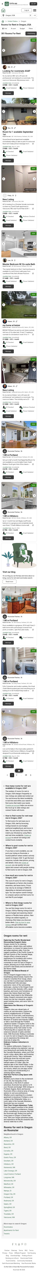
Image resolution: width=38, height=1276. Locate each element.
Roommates (8, 1227)
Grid (5, 28)
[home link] (3, 10)
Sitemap (14, 1250)
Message (8, 93)
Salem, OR (7, 1204)
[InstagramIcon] (25, 1244)
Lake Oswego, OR (10, 1171)
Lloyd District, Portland (12, 1174)
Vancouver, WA (9, 1217)
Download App (15, 1255)
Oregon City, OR (9, 1194)
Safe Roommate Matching (11, 1263)
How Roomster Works (29, 1263)
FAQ (26, 1250)
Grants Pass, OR (10, 1157)
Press (11, 1253)
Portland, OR (8, 1197)
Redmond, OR (9, 1201)
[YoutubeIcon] (19, 1244)
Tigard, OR (7, 1211)
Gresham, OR (8, 1161)
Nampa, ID (7, 1191)
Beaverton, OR (9, 1144)
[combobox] (17, 15)
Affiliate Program (20, 1253)
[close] (2, 3)
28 (26, 775)
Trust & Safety (10, 1261)
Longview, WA (9, 1177)
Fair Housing (32, 1253)
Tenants (7, 1234)
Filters (31, 28)
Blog (7, 1255)
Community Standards (24, 1261)
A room (13, 28)
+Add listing (31, 33)
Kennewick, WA (9, 1167)
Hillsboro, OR (9, 1164)
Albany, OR (8, 1137)
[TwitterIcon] (15, 1244)
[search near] (3, 15)
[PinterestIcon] (22, 1244)
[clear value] (30, 15)
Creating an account (12, 805)
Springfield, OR (9, 1207)
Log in (26, 10)
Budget (22, 28)
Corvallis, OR (8, 1151)
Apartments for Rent (11, 1230)
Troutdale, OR (9, 1214)
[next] (35, 15)
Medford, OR (8, 1184)
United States (13, 21)
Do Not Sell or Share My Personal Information (19, 1267)
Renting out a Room (12, 1258)
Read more (9, 581)
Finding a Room (27, 1255)
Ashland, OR (8, 1141)
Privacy (4, 1253)
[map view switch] (19, 771)
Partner (7, 1250)
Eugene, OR (8, 1154)
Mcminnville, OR (10, 1181)
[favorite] (3, 40)
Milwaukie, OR (9, 1187)
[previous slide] (5, 50)
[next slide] (33, 50)
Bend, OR (7, 1147)
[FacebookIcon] (12, 1244)
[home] (3, 21)
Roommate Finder (26, 1258)
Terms (21, 1250)
